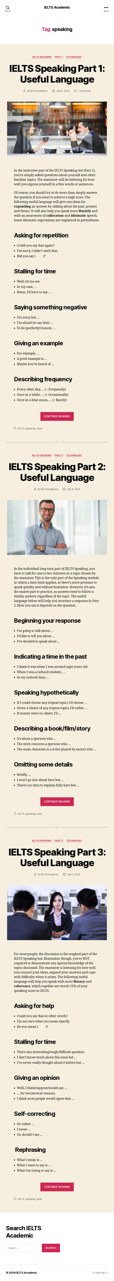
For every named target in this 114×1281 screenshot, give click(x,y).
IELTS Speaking (42, 57)
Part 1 (59, 57)
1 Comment (84, 90)
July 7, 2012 (73, 874)
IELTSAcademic (39, 90)
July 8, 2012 (63, 90)
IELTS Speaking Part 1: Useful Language (57, 74)
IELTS (21, 428)
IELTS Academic (57, 7)
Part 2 (58, 455)
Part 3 (58, 840)
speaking (30, 428)
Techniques (74, 57)
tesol (39, 428)
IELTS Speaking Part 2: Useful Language (57, 472)
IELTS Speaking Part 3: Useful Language (57, 857)
